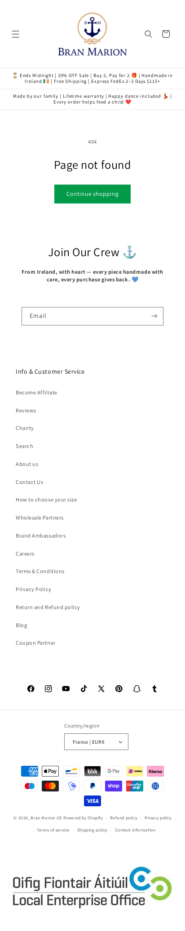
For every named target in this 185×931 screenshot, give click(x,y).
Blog (21, 625)
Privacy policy (158, 818)
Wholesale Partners (40, 517)
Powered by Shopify (83, 818)
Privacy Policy (33, 589)
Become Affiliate (36, 392)
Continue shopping (92, 194)
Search (24, 446)
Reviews (26, 410)
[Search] (149, 34)
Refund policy (123, 818)
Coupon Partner (35, 642)
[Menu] (16, 34)
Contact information (135, 830)
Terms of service (53, 830)
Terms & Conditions (40, 571)
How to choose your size (46, 499)
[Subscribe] (154, 316)
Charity (25, 428)
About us (27, 464)
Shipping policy (92, 830)
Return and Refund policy (48, 607)
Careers (25, 553)
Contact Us (29, 482)
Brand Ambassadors (41, 535)
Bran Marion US (46, 818)
